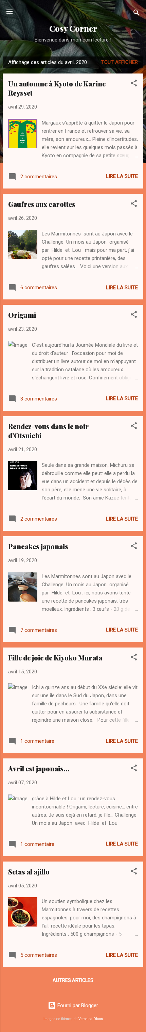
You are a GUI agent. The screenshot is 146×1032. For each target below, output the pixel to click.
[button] (134, 84)
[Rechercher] (136, 13)
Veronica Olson (90, 1019)
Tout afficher (119, 62)
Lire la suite (122, 176)
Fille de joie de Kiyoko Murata (55, 657)
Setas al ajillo (29, 871)
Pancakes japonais (38, 546)
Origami (22, 315)
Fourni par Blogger (77, 1005)
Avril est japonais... (39, 768)
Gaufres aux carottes (41, 204)
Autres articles (73, 980)
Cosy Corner (73, 28)
